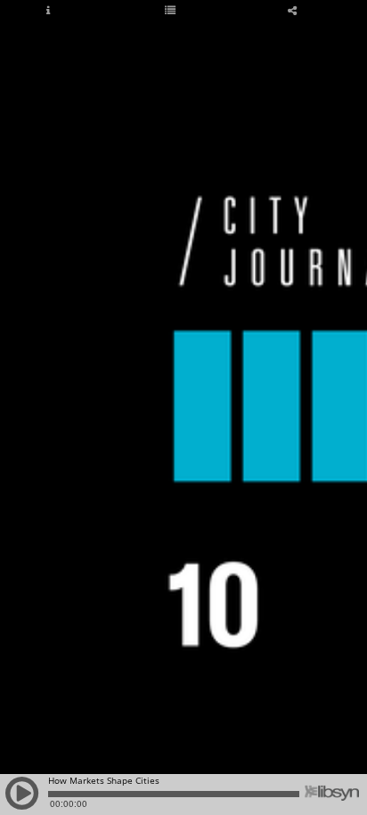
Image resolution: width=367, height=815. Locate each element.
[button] (22, 802)
